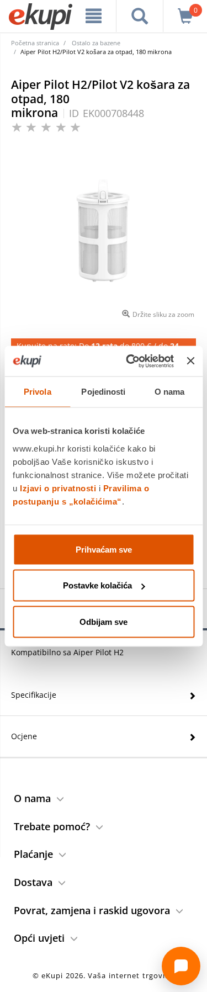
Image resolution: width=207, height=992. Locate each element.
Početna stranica (35, 43)
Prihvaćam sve (104, 549)
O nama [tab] (170, 391)
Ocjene (24, 736)
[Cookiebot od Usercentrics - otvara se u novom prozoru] (130, 361)
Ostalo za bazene (96, 43)
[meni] (94, 16)
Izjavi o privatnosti (58, 487)
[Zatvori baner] (190, 361)
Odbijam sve (103, 621)
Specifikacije (33, 694)
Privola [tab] (37, 391)
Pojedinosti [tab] (103, 391)
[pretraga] (139, 16)
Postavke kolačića (97, 585)
